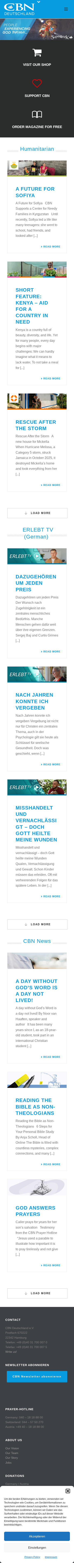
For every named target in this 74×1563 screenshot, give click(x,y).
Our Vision (12, 1448)
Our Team (11, 1453)
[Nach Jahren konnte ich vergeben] (37, 675)
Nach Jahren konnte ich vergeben (34, 701)
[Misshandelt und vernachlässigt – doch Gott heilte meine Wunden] (37, 787)
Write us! (11, 1351)
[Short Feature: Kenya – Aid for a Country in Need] (37, 270)
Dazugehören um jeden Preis (36, 583)
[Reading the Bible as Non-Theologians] (37, 1080)
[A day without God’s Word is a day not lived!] (37, 961)
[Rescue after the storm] (37, 402)
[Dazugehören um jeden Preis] (37, 556)
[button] (68, 1491)
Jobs (8, 1462)
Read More (51, 246)
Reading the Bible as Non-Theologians (35, 1106)
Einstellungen (37, 1547)
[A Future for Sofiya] (37, 169)
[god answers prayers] (37, 1187)
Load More (40, 513)
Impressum (51, 1557)
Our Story (11, 1457)
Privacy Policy (32, 1557)
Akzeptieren (37, 1536)
